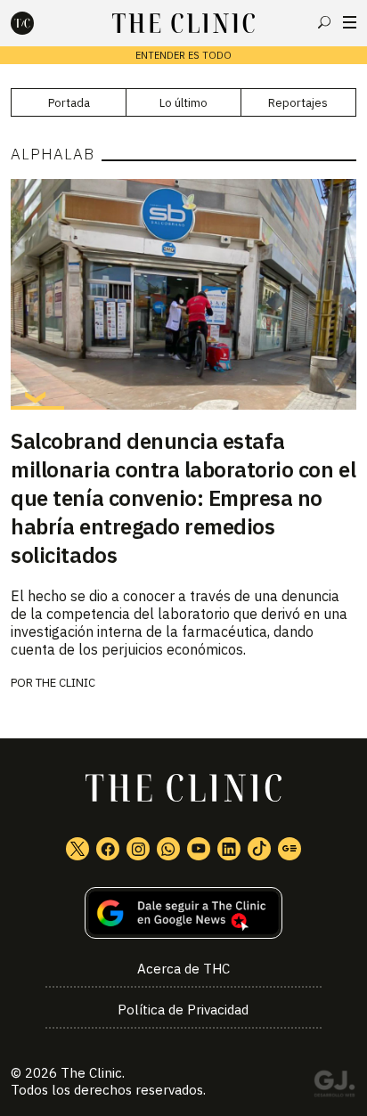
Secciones (349, 22)
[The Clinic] (37, 23)
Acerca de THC (183, 968)
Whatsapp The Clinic (168, 848)
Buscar (324, 22)
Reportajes (298, 102)
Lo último (183, 102)
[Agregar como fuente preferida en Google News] (183, 913)
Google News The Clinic (289, 848)
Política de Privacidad (183, 1009)
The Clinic (65, 682)
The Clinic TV (198, 848)
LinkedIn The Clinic (229, 848)
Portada (69, 102)
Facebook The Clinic (107, 848)
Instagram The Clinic (138, 848)
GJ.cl (334, 1086)
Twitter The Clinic (77, 848)
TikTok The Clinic (259, 848)
